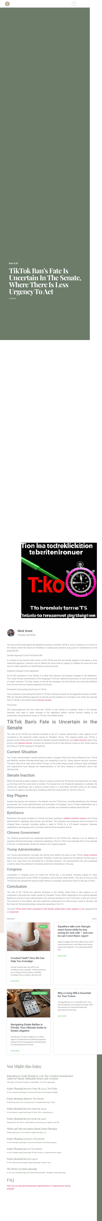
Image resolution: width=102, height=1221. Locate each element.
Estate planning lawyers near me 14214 (26, 1108)
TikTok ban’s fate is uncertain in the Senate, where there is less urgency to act (49, 909)
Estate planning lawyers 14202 (22, 1158)
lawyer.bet (14, 912)
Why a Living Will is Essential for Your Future (74, 995)
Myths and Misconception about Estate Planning (32, 1128)
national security (25, 743)
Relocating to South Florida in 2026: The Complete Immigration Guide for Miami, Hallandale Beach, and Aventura (40, 1077)
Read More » (15, 981)
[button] (74, 3)
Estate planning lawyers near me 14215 (26, 1118)
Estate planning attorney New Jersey (25, 1098)
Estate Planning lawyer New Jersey (24, 1148)
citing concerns (90, 855)
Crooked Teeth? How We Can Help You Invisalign (27, 960)
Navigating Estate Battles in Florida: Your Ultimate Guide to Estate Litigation (28, 1027)
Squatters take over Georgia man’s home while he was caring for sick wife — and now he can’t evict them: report (75, 931)
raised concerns (80, 740)
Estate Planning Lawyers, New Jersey (26, 1138)
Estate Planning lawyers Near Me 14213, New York (32, 1088)
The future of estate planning (22, 1168)
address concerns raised (74, 818)
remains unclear (44, 700)
